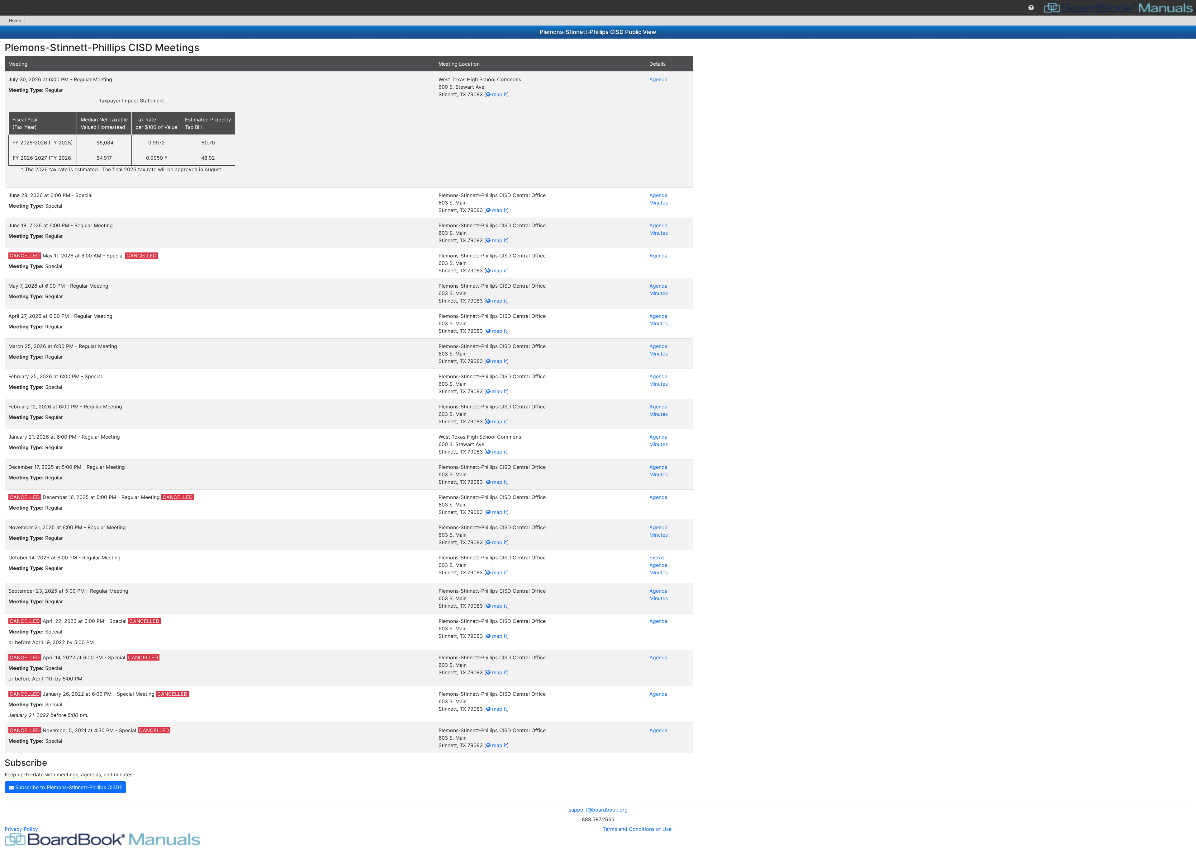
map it (499, 94)
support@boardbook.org (598, 810)
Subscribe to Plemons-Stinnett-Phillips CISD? (68, 787)
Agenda (658, 79)
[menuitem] (1031, 8)
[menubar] (598, 8)
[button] (1031, 8)
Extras (656, 557)
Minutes (658, 203)
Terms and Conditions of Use (637, 829)
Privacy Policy (21, 829)
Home (15, 20)
